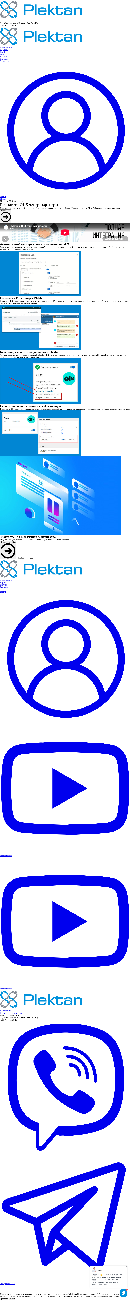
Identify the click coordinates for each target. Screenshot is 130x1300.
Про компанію (6, 47)
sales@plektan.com (7, 1284)
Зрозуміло (4, 1299)
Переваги (4, 50)
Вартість (3, 52)
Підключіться (6, 211)
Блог (2, 54)
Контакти (4, 59)
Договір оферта (6, 1011)
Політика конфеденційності (12, 1013)
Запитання (4, 61)
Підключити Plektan (8, 542)
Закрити (12, 1299)
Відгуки (3, 56)
